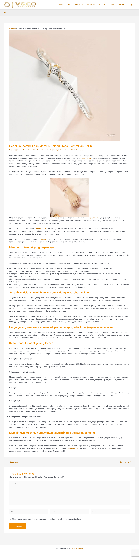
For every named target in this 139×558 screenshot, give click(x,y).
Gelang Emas (63, 150)
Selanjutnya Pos (127, 462)
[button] (5, 12)
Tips (131, 5)
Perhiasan (122, 5)
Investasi (112, 5)
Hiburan (102, 5)
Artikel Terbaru (51, 150)
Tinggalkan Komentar (36, 150)
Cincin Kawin (91, 5)
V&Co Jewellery (77, 548)
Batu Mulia (79, 5)
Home (61, 5)
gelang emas (87, 158)
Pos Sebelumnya (12, 462)
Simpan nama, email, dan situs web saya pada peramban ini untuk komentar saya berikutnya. (47, 519)
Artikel (68, 5)
